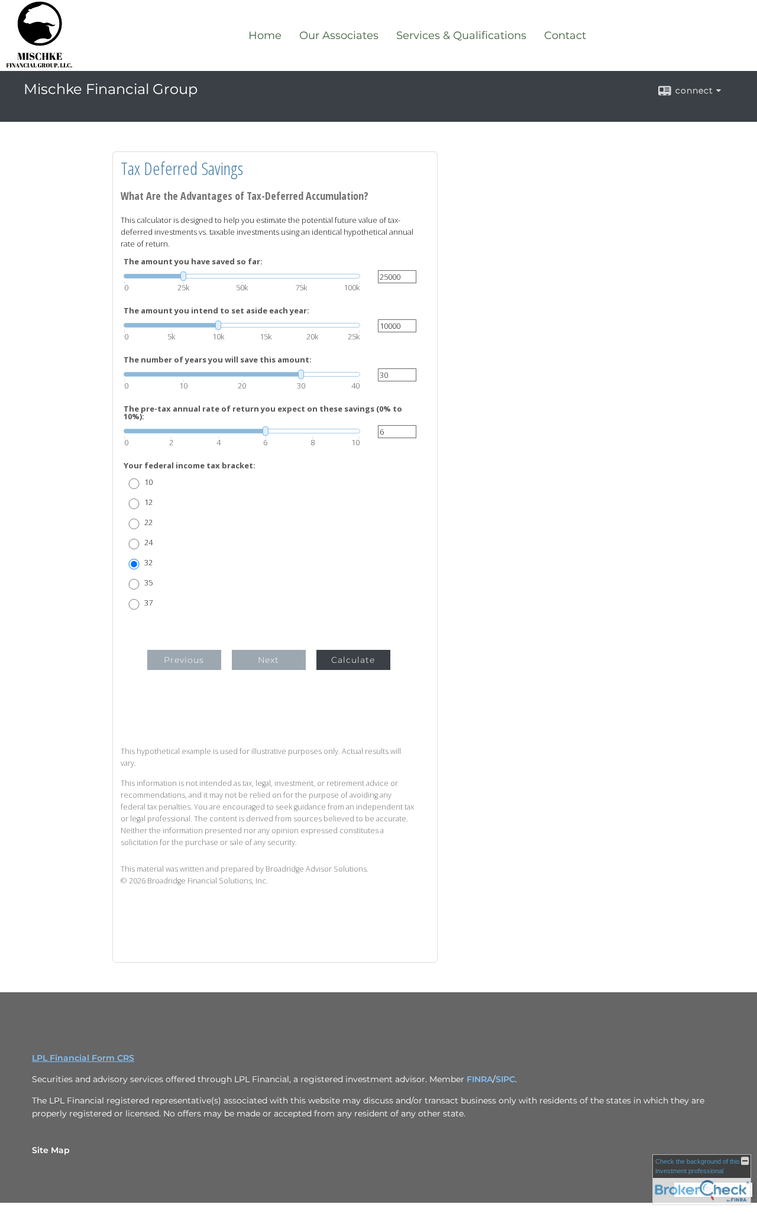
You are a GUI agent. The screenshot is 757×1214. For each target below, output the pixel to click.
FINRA (480, 1079)
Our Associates (338, 35)
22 (148, 522)
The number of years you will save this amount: (218, 360)
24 (148, 542)
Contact (565, 35)
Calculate (353, 660)
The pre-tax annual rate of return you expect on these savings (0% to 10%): (263, 412)
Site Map (51, 1150)
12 (148, 502)
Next (268, 660)
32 (148, 562)
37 (148, 603)
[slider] (242, 276)
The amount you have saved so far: (193, 262)
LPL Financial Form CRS (83, 1058)
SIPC (505, 1079)
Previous (184, 660)
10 (148, 482)
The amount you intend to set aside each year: (216, 311)
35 (148, 583)
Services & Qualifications (461, 35)
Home (265, 35)
